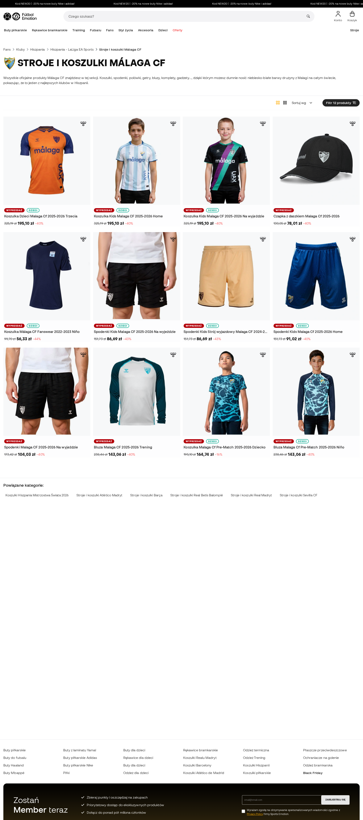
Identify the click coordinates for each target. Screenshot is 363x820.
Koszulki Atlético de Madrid (203, 773)
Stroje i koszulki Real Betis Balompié (196, 495)
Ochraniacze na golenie (321, 758)
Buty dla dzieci (134, 750)
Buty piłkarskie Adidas (80, 758)
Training (78, 30)
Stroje (354, 30)
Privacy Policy (255, 814)
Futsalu (95, 30)
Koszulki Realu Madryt (200, 758)
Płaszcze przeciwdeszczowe (325, 750)
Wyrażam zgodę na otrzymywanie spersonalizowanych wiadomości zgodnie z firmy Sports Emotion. (293, 812)
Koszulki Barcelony (197, 765)
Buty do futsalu (14, 758)
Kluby (20, 49)
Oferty (177, 30)
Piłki (66, 773)
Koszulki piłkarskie (257, 773)
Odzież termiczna (256, 750)
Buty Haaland (13, 765)
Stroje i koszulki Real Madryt (251, 495)
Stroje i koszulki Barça (146, 495)
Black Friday (312, 773)
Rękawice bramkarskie (50, 30)
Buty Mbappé (13, 773)
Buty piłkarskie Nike (78, 765)
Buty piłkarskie (15, 30)
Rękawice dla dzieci (138, 758)
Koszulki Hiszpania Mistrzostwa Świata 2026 (36, 495)
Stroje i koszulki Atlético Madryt (99, 495)
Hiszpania (37, 49)
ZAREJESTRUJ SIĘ (335, 799)
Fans (109, 30)
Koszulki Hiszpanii (256, 765)
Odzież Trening (254, 758)
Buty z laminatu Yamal (79, 750)
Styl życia (125, 30)
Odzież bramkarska (318, 765)
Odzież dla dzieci (136, 773)
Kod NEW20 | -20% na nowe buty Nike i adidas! (32, 3)
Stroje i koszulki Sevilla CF (298, 495)
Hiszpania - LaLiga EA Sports (72, 49)
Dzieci (163, 30)
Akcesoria (146, 30)
